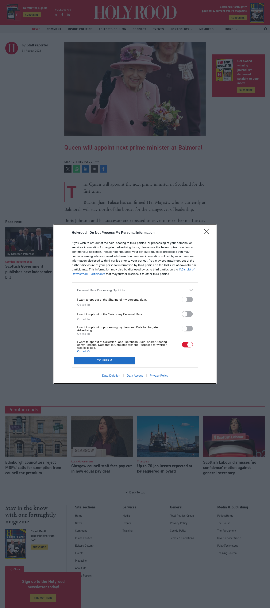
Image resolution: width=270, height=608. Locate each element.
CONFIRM (104, 360)
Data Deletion (111, 375)
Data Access (135, 375)
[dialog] (135, 304)
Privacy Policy (159, 375)
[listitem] (135, 290)
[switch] (187, 299)
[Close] (208, 233)
